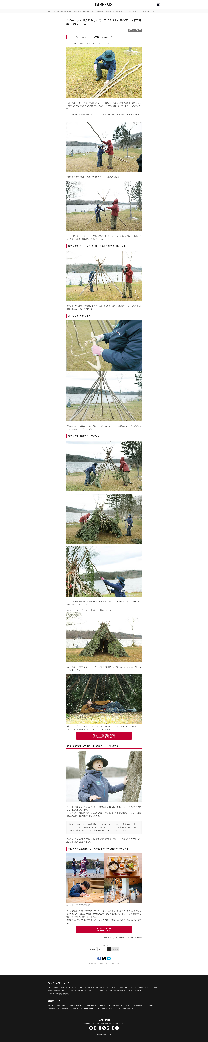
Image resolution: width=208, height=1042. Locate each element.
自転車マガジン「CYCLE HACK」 (96, 1005)
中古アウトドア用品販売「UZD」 (126, 1008)
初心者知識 (116, 963)
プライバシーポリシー (91, 991)
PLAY (155, 988)
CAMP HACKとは (53, 988)
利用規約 (80, 991)
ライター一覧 (82, 988)
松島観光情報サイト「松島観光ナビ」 (59, 1008)
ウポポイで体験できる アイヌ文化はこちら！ (104, 929)
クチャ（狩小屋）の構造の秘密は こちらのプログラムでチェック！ (104, 736)
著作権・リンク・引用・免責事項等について (113, 991)
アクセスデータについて (134, 991)
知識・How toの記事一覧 (67, 11)
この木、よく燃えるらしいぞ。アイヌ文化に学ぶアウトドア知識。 (127, 11)
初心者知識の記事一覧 (100, 11)
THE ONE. (134, 988)
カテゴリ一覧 (73, 988)
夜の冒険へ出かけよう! (145, 988)
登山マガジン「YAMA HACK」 (56, 1005)
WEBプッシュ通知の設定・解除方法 (58, 994)
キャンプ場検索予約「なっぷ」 (105, 1008)
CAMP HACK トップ (53, 11)
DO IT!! (127, 988)
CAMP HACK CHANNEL (117, 988)
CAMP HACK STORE (102, 988)
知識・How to (94, 963)
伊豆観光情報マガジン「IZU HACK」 (145, 1005)
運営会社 (50, 991)
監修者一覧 (91, 988)
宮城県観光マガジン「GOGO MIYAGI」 (82, 1008)
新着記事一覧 (63, 988)
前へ (93, 949)
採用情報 (57, 991)
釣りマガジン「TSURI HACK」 (76, 1005)
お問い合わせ (65, 991)
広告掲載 (73, 991)
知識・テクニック (105, 963)
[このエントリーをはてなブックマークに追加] (109, 958)
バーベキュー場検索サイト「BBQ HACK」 (120, 1005)
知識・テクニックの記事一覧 (84, 11)
